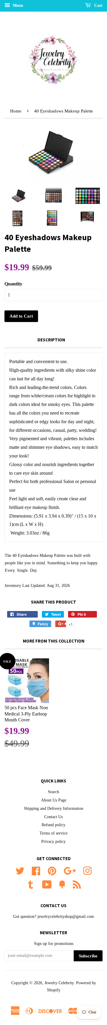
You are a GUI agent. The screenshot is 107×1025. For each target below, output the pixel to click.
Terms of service (53, 833)
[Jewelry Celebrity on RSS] (77, 884)
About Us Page (53, 800)
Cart (98, 5)
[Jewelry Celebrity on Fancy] (62, 884)
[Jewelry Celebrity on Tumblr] (30, 884)
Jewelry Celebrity (59, 983)
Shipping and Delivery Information (53, 808)
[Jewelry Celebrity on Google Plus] (70, 870)
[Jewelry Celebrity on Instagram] (87, 870)
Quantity (13, 283)
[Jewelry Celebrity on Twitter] (19, 870)
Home (15, 111)
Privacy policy (53, 841)
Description (51, 340)
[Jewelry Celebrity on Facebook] (36, 870)
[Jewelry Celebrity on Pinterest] (52, 870)
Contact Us (53, 817)
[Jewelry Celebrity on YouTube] (47, 884)
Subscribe (88, 956)
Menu (17, 5)
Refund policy (53, 825)
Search (53, 792)
